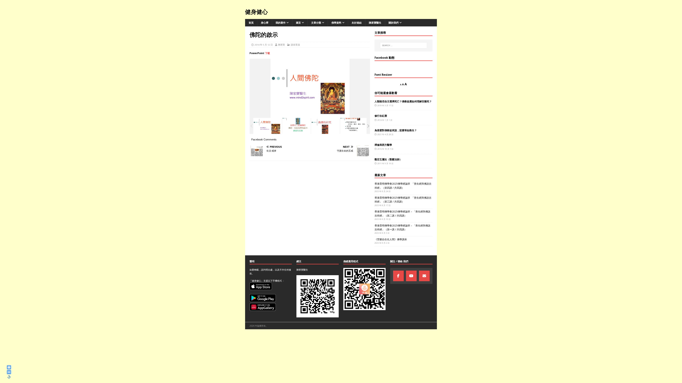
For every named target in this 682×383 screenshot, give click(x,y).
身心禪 (264, 22)
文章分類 (316, 22)
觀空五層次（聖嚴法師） (388, 159)
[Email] (424, 276)
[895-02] (296, 126)
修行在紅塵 (381, 115)
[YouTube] (411, 276)
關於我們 (394, 22)
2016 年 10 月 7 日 (385, 149)
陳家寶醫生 (375, 22)
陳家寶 (281, 44)
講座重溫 (295, 44)
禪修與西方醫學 (383, 144)
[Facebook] (398, 276)
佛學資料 (336, 22)
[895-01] (267, 126)
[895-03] (325, 126)
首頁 (251, 22)
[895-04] (354, 126)
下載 (267, 53)
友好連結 (357, 22)
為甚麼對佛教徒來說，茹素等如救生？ (396, 130)
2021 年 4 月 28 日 (385, 134)
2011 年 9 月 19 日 (385, 163)
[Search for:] (403, 45)
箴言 (298, 22)
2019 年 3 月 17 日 (385, 105)
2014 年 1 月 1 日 (384, 120)
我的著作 (281, 22)
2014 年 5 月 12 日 (264, 44)
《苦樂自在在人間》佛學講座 (391, 239)
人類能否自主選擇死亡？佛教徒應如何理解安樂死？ (403, 101)
